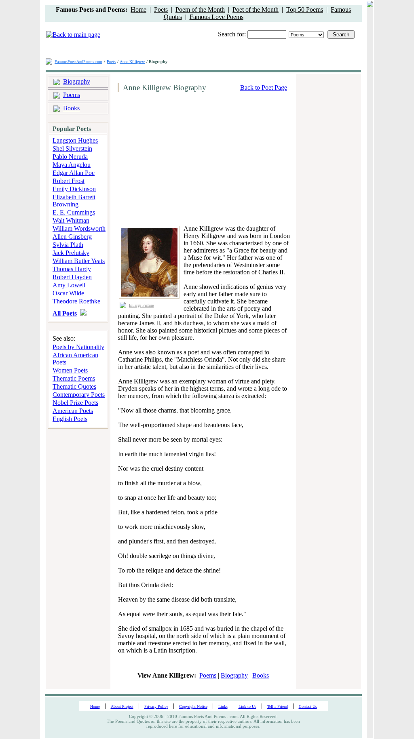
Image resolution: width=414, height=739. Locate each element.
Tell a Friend (277, 706)
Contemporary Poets (79, 394)
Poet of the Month (255, 9)
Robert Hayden (72, 277)
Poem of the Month (200, 9)
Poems (71, 94)
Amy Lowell (69, 285)
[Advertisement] (183, 158)
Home (138, 9)
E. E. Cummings (74, 212)
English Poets (70, 418)
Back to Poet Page (263, 87)
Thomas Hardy (72, 268)
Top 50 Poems (304, 9)
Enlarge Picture (141, 305)
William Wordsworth (79, 228)
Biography (76, 81)
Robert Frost (68, 180)
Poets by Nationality (78, 346)
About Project (122, 706)
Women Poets (70, 370)
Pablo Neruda (70, 156)
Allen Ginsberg (72, 236)
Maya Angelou (72, 164)
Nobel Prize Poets (75, 402)
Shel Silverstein (72, 148)
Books (71, 108)
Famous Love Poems (216, 16)
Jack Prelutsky (71, 252)
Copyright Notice (193, 706)
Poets (161, 9)
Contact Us (308, 706)
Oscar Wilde (68, 293)
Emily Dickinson (74, 188)
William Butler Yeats (79, 260)
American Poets (73, 410)
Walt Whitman (71, 220)
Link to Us (247, 706)
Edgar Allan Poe (74, 172)
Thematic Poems (74, 378)
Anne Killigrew (132, 61)
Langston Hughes (75, 140)
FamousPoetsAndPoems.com (78, 61)
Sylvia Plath (68, 244)
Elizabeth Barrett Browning (74, 201)
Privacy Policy (156, 706)
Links (223, 706)
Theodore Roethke (76, 301)
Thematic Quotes (74, 386)
